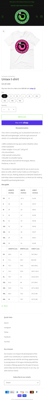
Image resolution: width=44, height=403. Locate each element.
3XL (5, 101)
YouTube (7, 342)
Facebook (7, 337)
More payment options (22, 127)
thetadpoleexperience (19, 399)
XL (29, 96)
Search (6, 323)
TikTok (6, 332)
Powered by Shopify (28, 399)
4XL (12, 101)
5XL (20, 101)
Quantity (4, 105)
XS (4, 96)
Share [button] (6, 306)
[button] (2, 16)
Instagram (7, 327)
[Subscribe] (37, 382)
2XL (37, 96)
